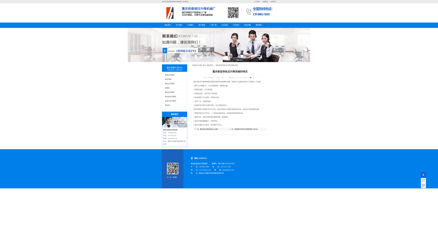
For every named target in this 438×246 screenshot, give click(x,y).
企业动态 (225, 25)
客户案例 (202, 25)
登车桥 (167, 105)
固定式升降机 (170, 84)
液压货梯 (168, 79)
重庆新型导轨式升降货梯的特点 (227, 65)
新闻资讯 (210, 65)
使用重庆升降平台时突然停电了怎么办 (246, 129)
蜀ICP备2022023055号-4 (226, 163)
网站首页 (167, 25)
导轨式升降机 (170, 75)
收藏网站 (265, 2)
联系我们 (273, 2)
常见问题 (247, 25)
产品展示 (190, 25)
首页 (204, 65)
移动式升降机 (170, 92)
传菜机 (167, 88)
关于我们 (257, 2)
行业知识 (236, 25)
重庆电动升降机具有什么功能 (209, 129)
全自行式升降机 (170, 101)
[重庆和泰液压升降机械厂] (170, 19)
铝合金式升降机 (170, 96)
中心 (423, 180)
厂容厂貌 (213, 25)
